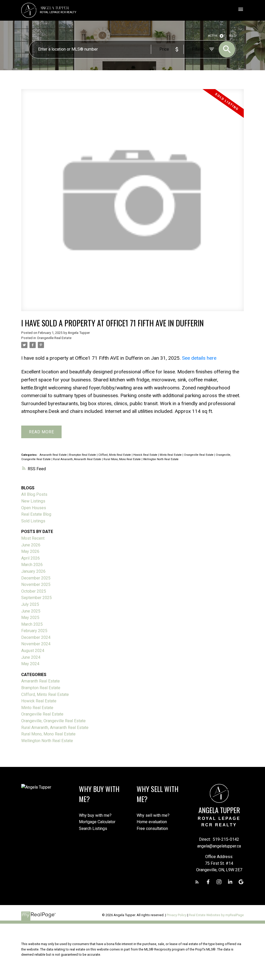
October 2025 (33, 591)
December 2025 (35, 578)
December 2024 (35, 637)
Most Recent (33, 538)
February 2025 (34, 630)
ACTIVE (213, 35)
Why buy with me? (95, 815)
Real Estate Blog (36, 514)
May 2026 (30, 551)
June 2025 (30, 611)
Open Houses (33, 507)
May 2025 (30, 617)
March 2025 (32, 624)
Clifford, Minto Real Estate (115, 455)
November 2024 (35, 643)
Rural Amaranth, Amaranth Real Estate (77, 459)
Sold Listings (33, 521)
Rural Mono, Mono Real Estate (123, 459)
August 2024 (32, 650)
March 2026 (32, 564)
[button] (197, 881)
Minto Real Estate (171, 455)
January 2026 (33, 571)
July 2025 (30, 604)
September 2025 (36, 597)
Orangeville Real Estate (54, 338)
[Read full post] (132, 203)
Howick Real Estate (145, 455)
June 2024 (30, 657)
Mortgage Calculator (97, 821)
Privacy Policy (177, 915)
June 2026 (30, 545)
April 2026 (30, 558)
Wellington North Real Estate (161, 459)
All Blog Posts (34, 494)
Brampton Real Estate (83, 455)
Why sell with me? (153, 815)
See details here (199, 358)
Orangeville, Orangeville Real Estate (53, 720)
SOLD (232, 35)
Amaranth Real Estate (54, 455)
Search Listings (93, 828)
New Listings (33, 501)
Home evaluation (152, 821)
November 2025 (35, 584)
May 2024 (30, 663)
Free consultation (152, 828)
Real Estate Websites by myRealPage (216, 915)
